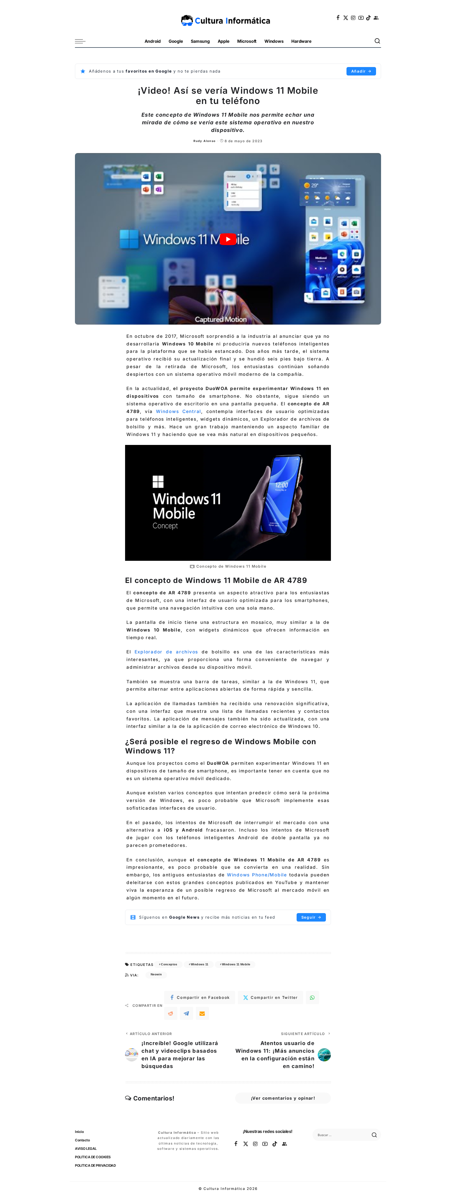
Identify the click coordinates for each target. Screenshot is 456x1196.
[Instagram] (354, 17)
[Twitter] (346, 17)
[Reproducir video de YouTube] (228, 239)
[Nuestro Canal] (376, 17)
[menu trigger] (83, 41)
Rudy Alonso (204, 141)
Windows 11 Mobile (236, 964)
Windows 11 (199, 964)
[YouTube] (361, 17)
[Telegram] (186, 1013)
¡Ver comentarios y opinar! (283, 1098)
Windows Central (178, 411)
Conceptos (169, 964)
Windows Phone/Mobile (257, 874)
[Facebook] (338, 17)
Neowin (156, 974)
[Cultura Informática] (228, 17)
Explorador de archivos (166, 651)
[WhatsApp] (312, 997)
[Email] (202, 1013)
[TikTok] (369, 17)
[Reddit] (170, 1013)
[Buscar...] (377, 41)
